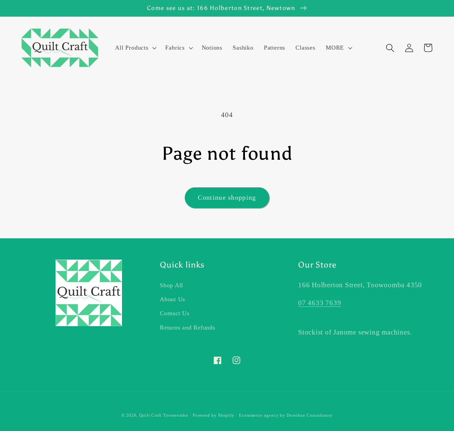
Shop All (171, 285)
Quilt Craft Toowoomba (163, 415)
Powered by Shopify (213, 415)
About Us (172, 299)
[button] (135, 48)
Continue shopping (227, 197)
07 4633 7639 (319, 303)
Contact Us (174, 313)
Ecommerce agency (259, 415)
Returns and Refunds (187, 327)
